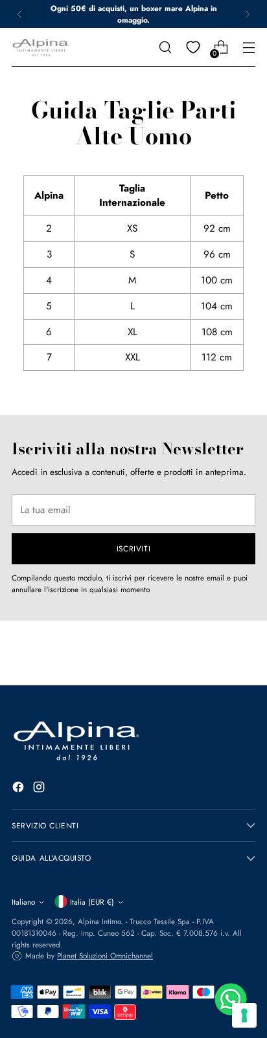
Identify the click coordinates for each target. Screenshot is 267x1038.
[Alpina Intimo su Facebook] (19, 789)
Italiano (23, 901)
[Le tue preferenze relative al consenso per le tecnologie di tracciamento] (244, 1015)
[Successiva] (247, 14)
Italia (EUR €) (92, 901)
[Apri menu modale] (248, 47)
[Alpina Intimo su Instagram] (40, 789)
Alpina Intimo (99, 921)
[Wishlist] (193, 47)
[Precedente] (19, 14)
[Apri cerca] (165, 47)
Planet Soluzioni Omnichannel (105, 955)
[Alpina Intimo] (41, 47)
